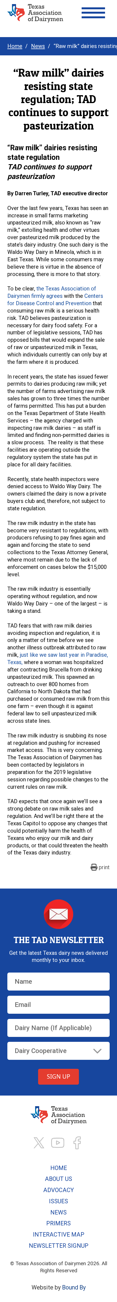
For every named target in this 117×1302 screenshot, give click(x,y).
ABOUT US (58, 1178)
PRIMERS (58, 1223)
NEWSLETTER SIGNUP (58, 1245)
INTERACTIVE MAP (58, 1234)
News (38, 46)
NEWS (58, 1212)
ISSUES (58, 1201)
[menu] (93, 12)
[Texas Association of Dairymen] (35, 13)
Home (14, 46)
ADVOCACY (58, 1190)
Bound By (74, 1287)
